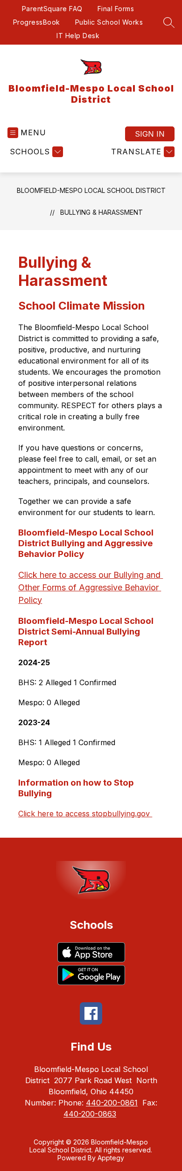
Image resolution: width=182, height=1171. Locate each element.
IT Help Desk (77, 36)
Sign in (150, 134)
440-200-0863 (89, 1113)
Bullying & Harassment (101, 212)
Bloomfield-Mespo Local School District (91, 190)
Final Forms (116, 9)
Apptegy (111, 1158)
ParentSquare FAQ (52, 9)
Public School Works (109, 22)
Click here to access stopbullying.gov (85, 813)
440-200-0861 (112, 1102)
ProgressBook (36, 22)
